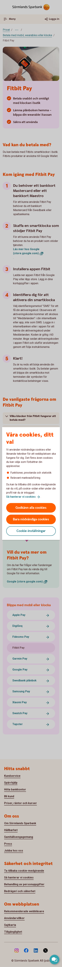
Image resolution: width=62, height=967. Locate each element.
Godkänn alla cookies (31, 508)
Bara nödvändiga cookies (31, 519)
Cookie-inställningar (31, 531)
